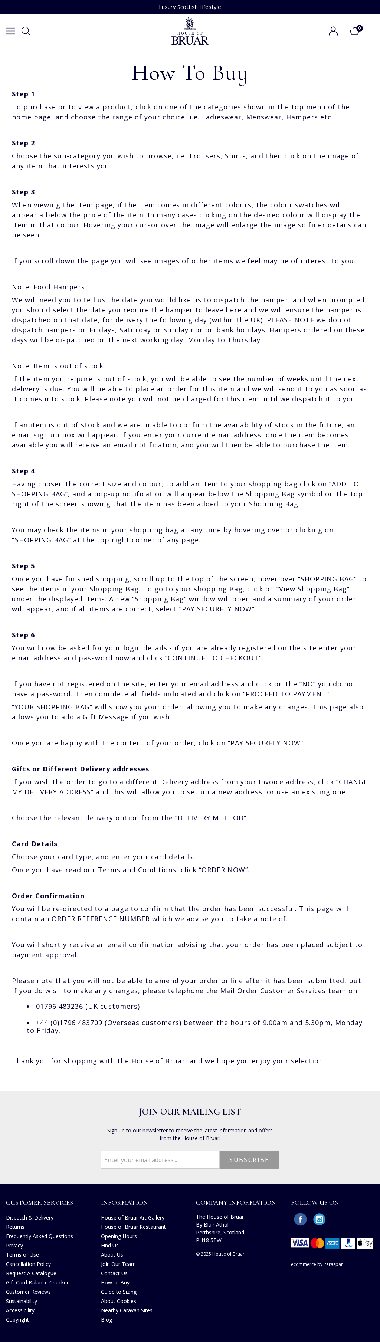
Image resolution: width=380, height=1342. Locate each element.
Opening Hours (119, 1236)
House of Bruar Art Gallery (132, 1217)
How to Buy (115, 1282)
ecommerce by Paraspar (317, 1264)
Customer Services (39, 1202)
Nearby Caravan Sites (127, 1310)
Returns (15, 1226)
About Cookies (118, 1301)
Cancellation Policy (28, 1263)
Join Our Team (118, 1263)
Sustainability (21, 1301)
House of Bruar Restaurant (133, 1226)
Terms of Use (22, 1254)
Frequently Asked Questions (39, 1236)
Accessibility (20, 1310)
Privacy (14, 1245)
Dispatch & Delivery (29, 1217)
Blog (106, 1319)
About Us (112, 1254)
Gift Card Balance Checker (37, 1282)
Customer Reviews (28, 1291)
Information (124, 1202)
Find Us (110, 1245)
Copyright (17, 1319)
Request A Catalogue (31, 1273)
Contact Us (114, 1273)
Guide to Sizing (119, 1291)
